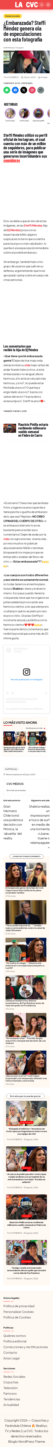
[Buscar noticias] (41, 5)
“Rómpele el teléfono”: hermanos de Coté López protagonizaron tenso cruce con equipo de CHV (26, 1131)
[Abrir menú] (48, 5)
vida (27, 365)
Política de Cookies (17, 1317)
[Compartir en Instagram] (32, 90)
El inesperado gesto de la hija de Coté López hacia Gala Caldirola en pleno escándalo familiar (14, 750)
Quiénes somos (14, 1336)
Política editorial (14, 1341)
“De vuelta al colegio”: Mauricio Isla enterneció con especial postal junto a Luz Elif (38, 750)
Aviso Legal (11, 1358)
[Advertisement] (26, 191)
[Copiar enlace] (40, 90)
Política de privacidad (18, 1306)
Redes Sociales (12, 16)
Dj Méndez (13, 230)
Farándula (26, 1168)
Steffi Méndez (33, 225)
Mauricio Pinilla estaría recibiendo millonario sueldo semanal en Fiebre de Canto (26, 1225)
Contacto (10, 1352)
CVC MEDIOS (15, 783)
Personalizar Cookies (18, 1312)
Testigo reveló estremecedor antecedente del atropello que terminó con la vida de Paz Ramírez (26, 1270)
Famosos (10, 1393)
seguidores (11, 160)
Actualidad (26, 1261)
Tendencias (11, 1399)
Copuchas (10, 1382)
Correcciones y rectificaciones (25, 1347)
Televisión (26, 1216)
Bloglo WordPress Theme (26, 1441)
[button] (16, 790)
